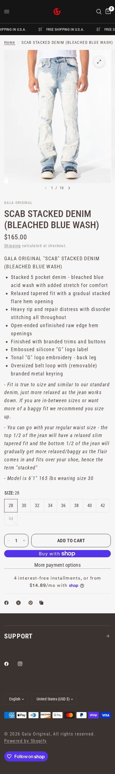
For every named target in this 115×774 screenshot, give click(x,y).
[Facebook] (10, 664)
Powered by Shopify (25, 741)
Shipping (12, 245)
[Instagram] (24, 664)
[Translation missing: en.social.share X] (19, 602)
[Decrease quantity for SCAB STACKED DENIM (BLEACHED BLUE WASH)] (8, 540)
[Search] (99, 11)
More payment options (57, 565)
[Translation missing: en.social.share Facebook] (7, 602)
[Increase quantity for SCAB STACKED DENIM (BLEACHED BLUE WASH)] (24, 540)
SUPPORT (18, 636)
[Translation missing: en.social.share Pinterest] (31, 602)
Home (9, 42)
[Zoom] (99, 61)
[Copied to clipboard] (42, 602)
